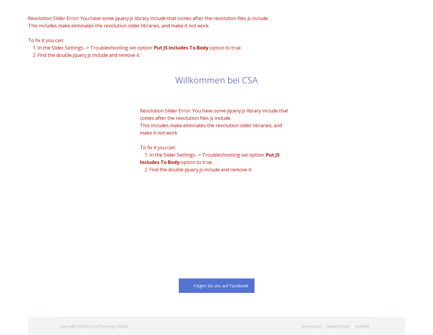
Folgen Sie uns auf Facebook (220, 285)
